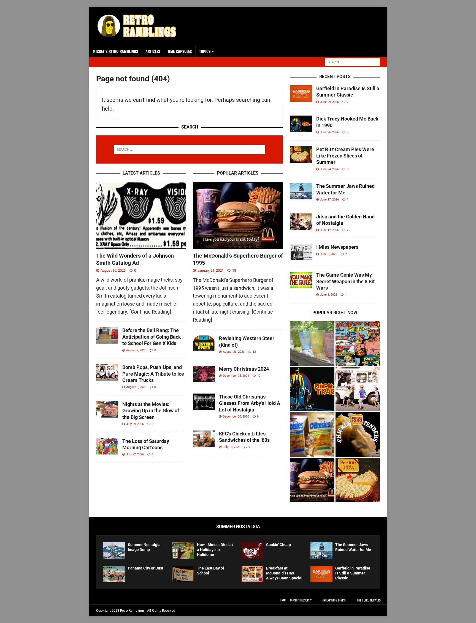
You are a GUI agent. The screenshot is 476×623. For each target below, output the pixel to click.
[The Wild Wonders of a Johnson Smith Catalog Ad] (141, 215)
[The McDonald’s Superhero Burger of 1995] (238, 215)
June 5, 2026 (328, 254)
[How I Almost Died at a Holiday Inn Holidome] (183, 550)
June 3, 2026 (328, 294)
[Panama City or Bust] (114, 574)
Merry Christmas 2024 (244, 369)
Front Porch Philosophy (296, 600)
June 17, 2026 (329, 199)
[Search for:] (352, 62)
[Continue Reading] (150, 312)
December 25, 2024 (236, 376)
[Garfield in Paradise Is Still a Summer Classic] (301, 93)
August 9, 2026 (136, 350)
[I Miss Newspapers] (301, 252)
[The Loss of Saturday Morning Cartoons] (107, 446)
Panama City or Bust (145, 568)
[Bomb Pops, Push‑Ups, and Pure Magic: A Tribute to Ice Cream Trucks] (107, 372)
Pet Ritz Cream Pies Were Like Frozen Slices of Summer (345, 155)
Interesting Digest (334, 600)
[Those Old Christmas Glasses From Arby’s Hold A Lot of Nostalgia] (204, 402)
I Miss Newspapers (337, 247)
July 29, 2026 (135, 424)
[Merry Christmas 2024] (204, 374)
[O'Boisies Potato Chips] (312, 434)
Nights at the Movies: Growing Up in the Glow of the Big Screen (150, 410)
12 (254, 352)
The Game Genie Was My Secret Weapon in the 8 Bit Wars (345, 281)
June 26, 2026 (329, 132)
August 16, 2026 (113, 270)
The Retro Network (369, 600)
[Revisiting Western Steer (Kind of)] (204, 343)
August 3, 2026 (136, 387)
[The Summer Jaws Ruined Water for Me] (301, 191)
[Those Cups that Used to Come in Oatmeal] (312, 343)
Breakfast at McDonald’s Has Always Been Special (284, 573)
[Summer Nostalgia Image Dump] (114, 550)
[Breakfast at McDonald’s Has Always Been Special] (252, 574)
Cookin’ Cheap (278, 544)
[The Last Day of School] (183, 574)
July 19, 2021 (231, 447)
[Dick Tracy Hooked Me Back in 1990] (301, 124)
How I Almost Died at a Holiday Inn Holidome (215, 549)
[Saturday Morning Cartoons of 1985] (358, 343)
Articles (152, 51)
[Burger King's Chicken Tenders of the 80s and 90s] (358, 434)
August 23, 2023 (234, 352)
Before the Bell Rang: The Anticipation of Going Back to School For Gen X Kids (151, 336)
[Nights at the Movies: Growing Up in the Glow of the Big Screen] (107, 409)
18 (234, 270)
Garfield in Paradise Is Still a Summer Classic (352, 573)
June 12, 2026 (329, 230)
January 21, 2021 (210, 270)
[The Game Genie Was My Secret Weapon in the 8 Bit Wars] (301, 280)
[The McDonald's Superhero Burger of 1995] (312, 480)
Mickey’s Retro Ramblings (115, 51)
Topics (204, 51)
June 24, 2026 (329, 169)
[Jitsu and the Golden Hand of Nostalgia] (301, 221)
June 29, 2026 (329, 102)
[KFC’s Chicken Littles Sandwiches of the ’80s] (204, 439)
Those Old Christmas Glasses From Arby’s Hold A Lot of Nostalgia (249, 403)
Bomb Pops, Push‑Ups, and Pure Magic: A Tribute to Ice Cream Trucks (153, 373)
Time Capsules (179, 51)
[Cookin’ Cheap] (252, 550)
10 (258, 376)
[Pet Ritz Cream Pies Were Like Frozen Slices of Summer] (301, 154)
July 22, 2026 (135, 454)
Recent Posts (335, 76)
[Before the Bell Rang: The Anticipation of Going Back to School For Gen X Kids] (107, 335)
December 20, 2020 (236, 416)
